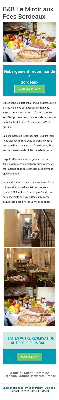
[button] (29, 89)
